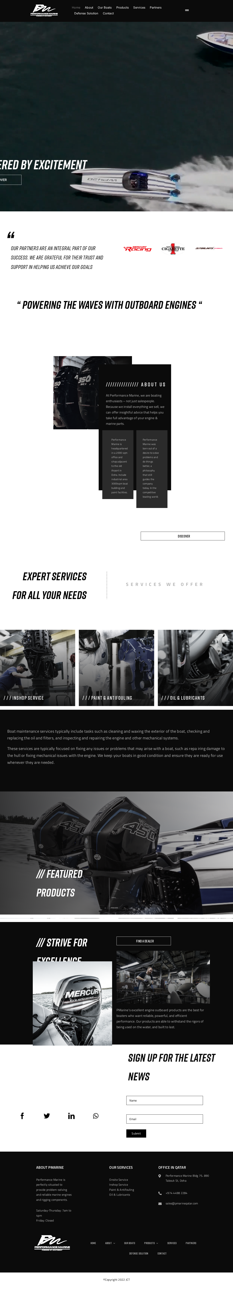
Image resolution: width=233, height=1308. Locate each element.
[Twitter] (47, 1116)
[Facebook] (22, 1116)
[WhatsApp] (96, 1116)
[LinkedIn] (71, 1116)
